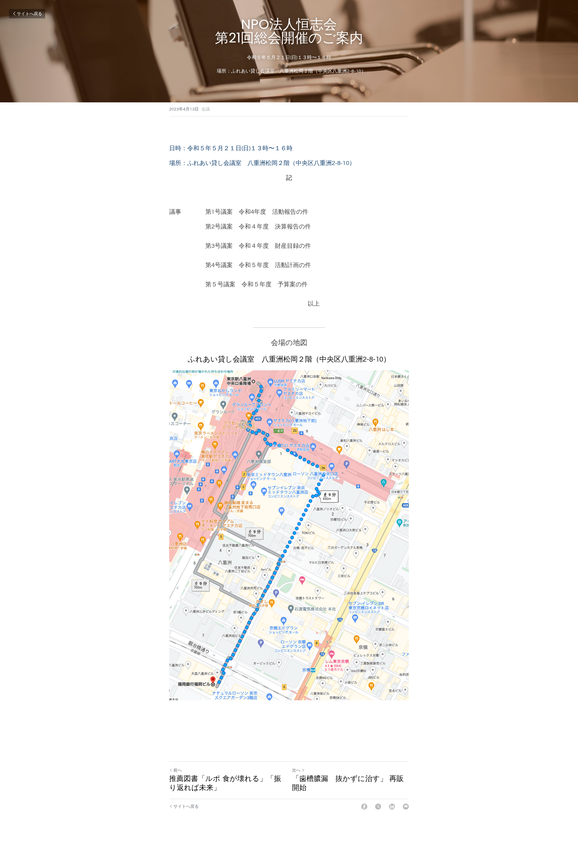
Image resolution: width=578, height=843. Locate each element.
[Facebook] (364, 807)
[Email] (406, 807)
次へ (296, 770)
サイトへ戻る (29, 14)
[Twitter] (378, 807)
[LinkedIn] (392, 807)
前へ (177, 770)
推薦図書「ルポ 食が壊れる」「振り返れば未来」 (225, 783)
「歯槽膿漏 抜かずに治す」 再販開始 (348, 783)
